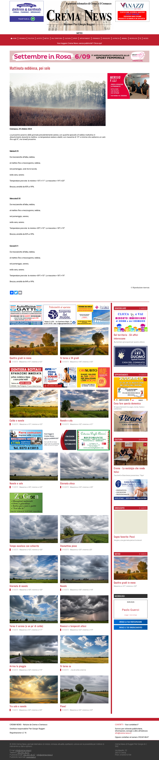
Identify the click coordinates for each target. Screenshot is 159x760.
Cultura (68, 38)
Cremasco (96, 38)
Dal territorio (56, 38)
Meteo (46, 38)
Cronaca (22, 38)
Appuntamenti (85, 38)
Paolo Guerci (130, 673)
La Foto (39, 38)
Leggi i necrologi (130, 678)
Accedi (145, 38)
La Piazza (116, 38)
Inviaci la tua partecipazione (130, 685)
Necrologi (133, 38)
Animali (124, 38)
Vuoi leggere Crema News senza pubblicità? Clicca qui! (79, 43)
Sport (75, 38)
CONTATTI (119, 754)
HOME (14, 38)
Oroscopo (106, 38)
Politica (31, 38)
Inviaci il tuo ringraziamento (130, 691)
